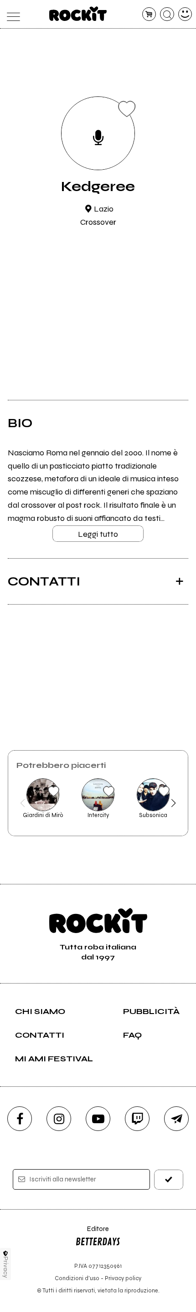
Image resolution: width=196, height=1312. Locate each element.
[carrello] (149, 14)
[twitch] (137, 1118)
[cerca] (167, 14)
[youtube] (98, 1118)
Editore (92, 1233)
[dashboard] (185, 14)
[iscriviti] (169, 1179)
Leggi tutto (98, 534)
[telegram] (176, 1118)
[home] (78, 13)
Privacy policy (123, 1278)
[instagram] (58, 1118)
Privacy (6, 1267)
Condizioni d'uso (77, 1278)
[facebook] (19, 1118)
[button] (22, 803)
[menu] (11, 14)
